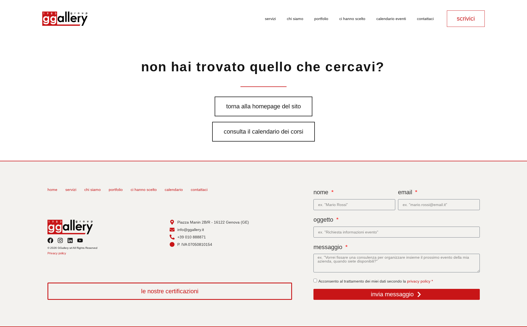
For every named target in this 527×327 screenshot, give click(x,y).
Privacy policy (56, 253)
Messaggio (328, 247)
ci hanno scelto (352, 18)
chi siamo (295, 18)
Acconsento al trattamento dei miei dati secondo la (375, 281)
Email (406, 192)
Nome (321, 192)
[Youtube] (80, 240)
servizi (270, 18)
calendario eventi (391, 18)
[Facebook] (50, 240)
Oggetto (324, 219)
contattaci (425, 18)
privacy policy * (420, 281)
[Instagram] (60, 240)
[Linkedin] (70, 240)
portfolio (321, 18)
